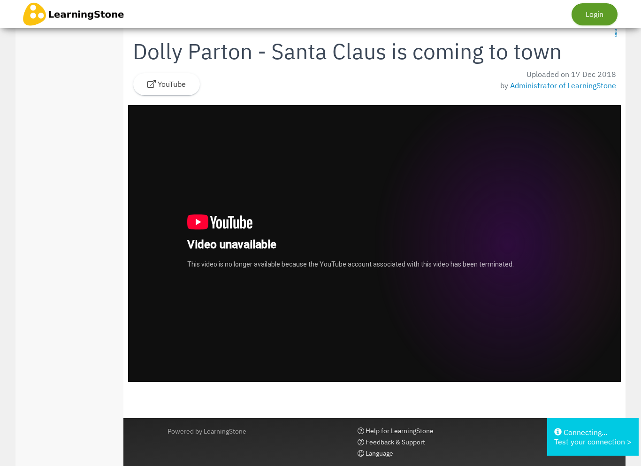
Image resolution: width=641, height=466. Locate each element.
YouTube (171, 84)
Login (594, 14)
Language (378, 453)
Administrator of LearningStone (563, 85)
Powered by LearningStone (207, 431)
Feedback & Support (394, 442)
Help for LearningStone (399, 431)
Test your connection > (593, 441)
